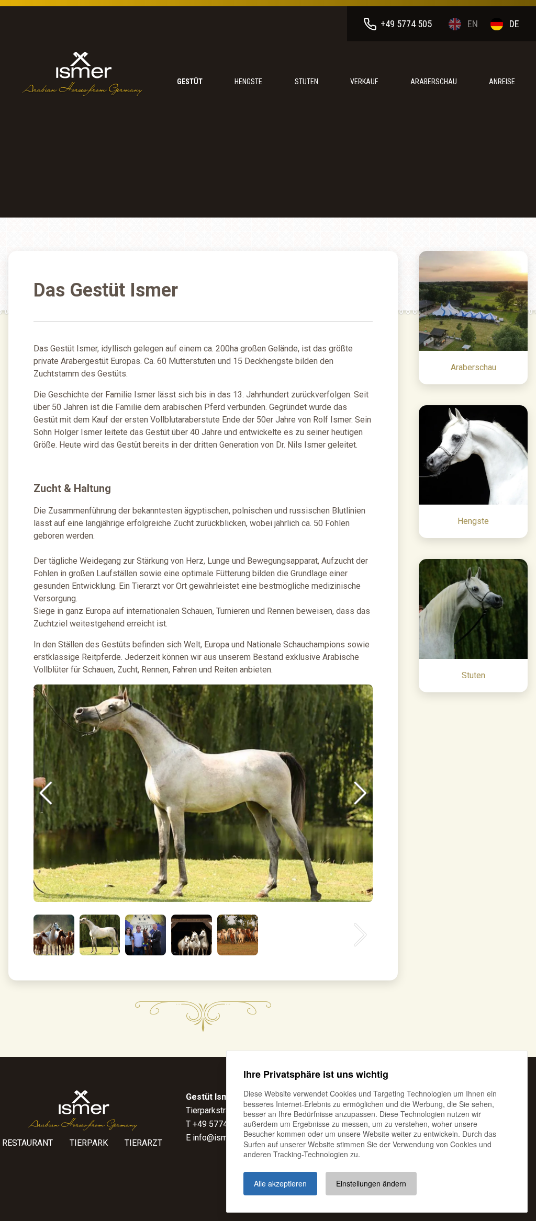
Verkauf (364, 81)
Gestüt (190, 81)
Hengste (248, 81)
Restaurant (27, 1143)
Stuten (306, 81)
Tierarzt (143, 1143)
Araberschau (433, 81)
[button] (46, 793)
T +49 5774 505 (215, 1124)
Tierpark (89, 1143)
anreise (502, 81)
